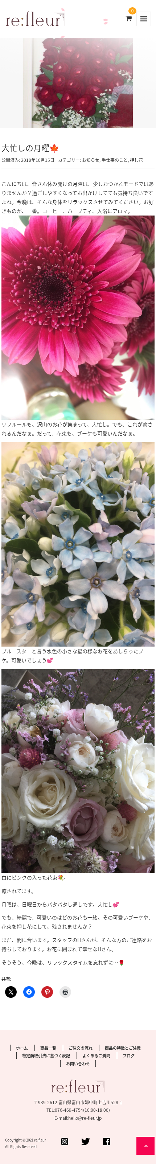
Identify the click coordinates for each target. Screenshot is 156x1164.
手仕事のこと (115, 160)
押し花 (136, 160)
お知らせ (90, 160)
